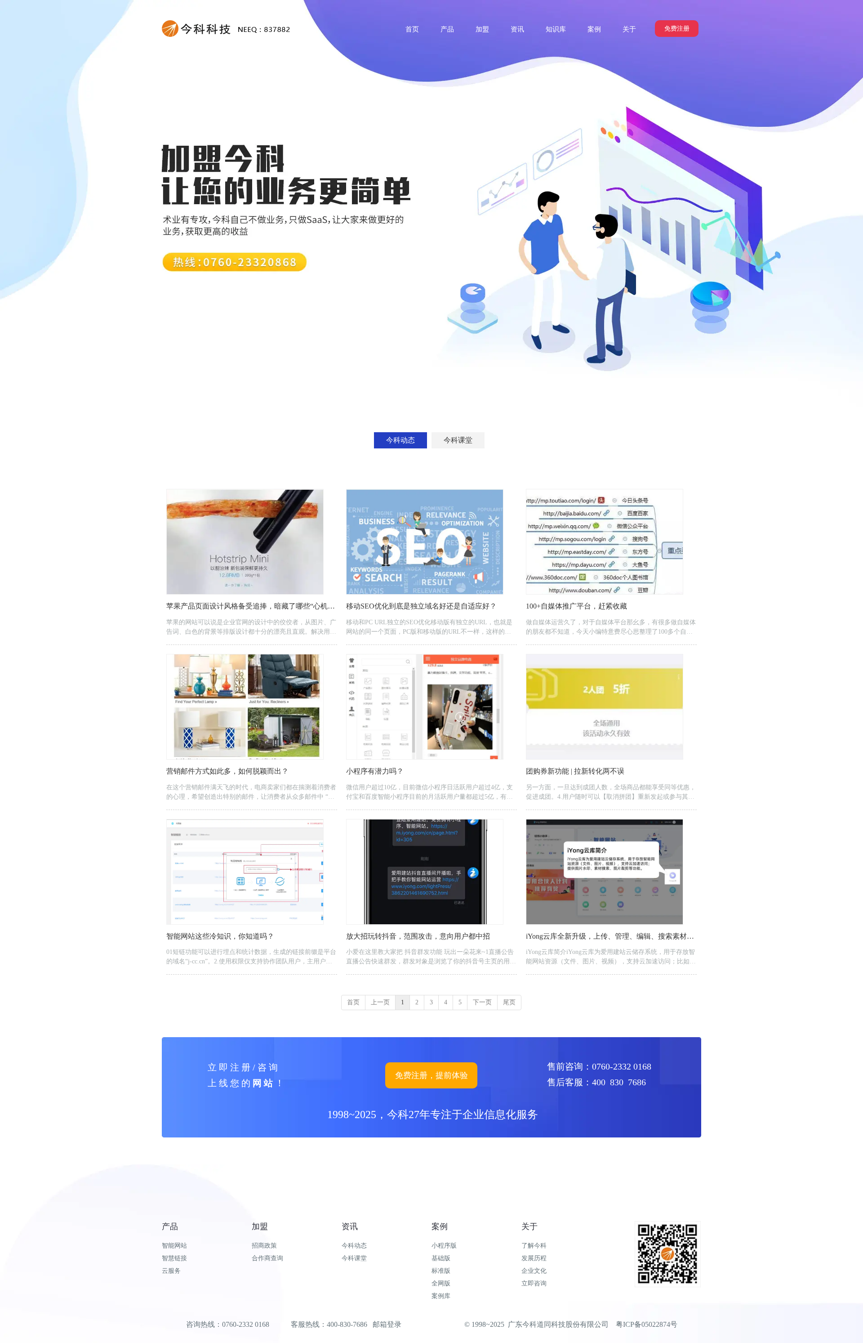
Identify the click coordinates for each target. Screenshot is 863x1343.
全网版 (441, 1283)
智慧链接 (174, 1258)
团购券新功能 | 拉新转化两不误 (575, 771)
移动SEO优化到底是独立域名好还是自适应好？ (421, 606)
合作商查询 (267, 1258)
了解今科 (534, 1245)
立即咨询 (534, 1283)
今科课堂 (354, 1258)
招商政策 (264, 1245)
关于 (529, 1226)
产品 (170, 1226)
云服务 (171, 1270)
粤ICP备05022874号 (646, 1324)
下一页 (482, 1002)
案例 (440, 1226)
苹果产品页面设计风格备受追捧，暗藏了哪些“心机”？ (252, 606)
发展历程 (534, 1258)
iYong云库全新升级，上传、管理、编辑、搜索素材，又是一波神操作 (635, 936)
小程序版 (444, 1245)
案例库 (441, 1296)
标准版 (441, 1270)
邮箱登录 (387, 1324)
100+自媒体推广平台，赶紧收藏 (576, 606)
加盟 (260, 1226)
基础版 (441, 1258)
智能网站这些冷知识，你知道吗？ (220, 936)
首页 (353, 1002)
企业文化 (534, 1270)
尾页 (509, 1002)
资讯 (350, 1226)
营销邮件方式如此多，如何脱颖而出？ (227, 771)
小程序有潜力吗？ (375, 771)
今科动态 (354, 1245)
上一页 (380, 1002)
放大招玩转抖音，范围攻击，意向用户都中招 (418, 936)
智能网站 (174, 1245)
